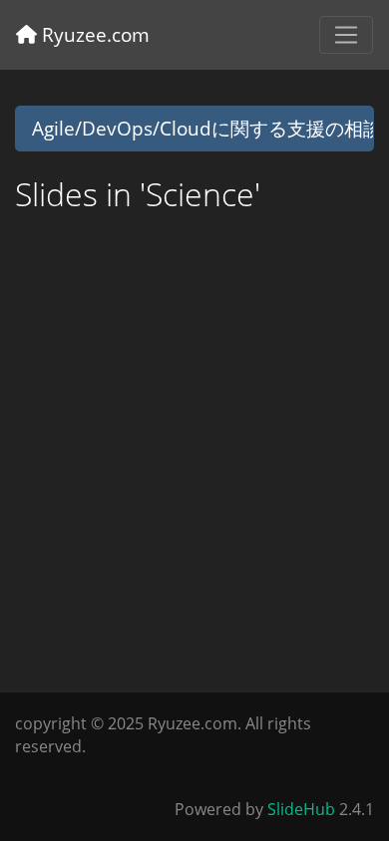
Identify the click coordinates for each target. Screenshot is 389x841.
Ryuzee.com (93, 34)
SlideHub (301, 809)
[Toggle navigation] (346, 35)
